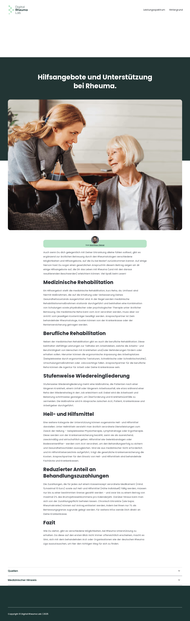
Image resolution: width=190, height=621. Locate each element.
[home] (16, 9)
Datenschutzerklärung (19, 601)
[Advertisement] (95, 34)
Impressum (14, 595)
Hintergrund (176, 10)
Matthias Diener (97, 245)
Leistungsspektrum (154, 10)
